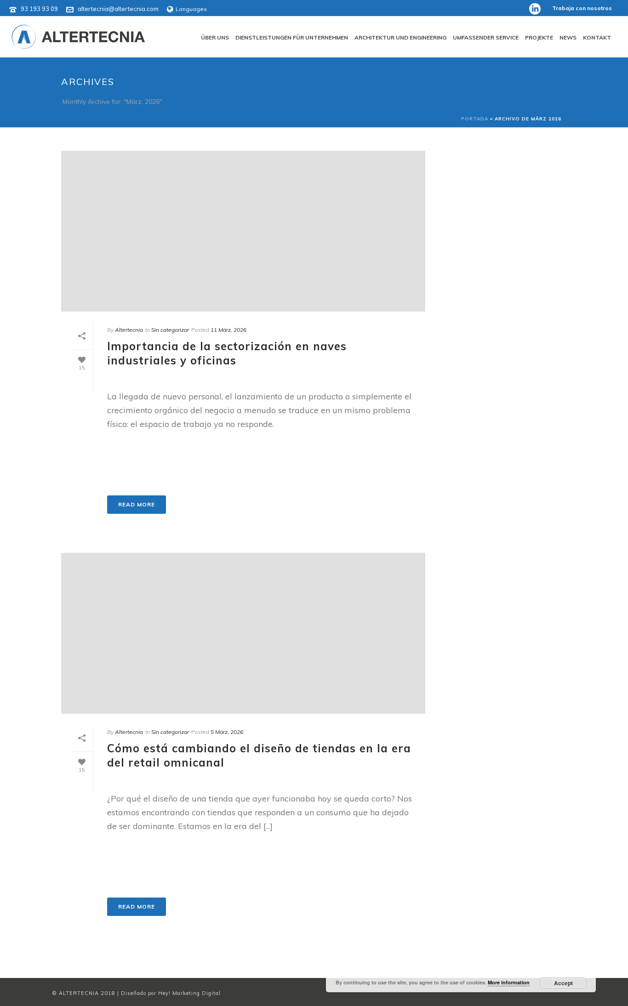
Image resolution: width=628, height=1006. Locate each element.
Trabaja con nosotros (582, 8)
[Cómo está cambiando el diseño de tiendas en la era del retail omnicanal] (243, 633)
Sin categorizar (170, 329)
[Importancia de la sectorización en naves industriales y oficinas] (243, 231)
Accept (563, 983)
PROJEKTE (539, 37)
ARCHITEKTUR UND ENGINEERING (400, 37)
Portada (474, 119)
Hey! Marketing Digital (189, 993)
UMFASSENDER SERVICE (486, 37)
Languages (191, 9)
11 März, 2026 (228, 329)
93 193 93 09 (39, 8)
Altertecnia (129, 329)
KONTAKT (597, 37)
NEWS (568, 37)
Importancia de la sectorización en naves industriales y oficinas (227, 353)
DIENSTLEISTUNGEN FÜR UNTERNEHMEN (291, 37)
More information (509, 982)
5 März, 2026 (227, 731)
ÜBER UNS (215, 37)
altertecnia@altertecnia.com (118, 8)
